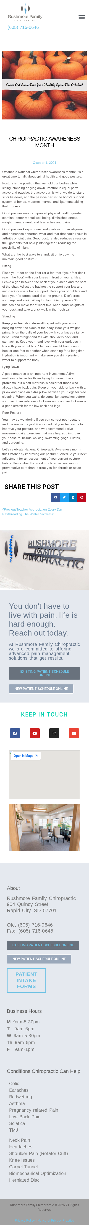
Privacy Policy (25, 1220)
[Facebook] (15, 733)
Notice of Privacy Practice (55, 1220)
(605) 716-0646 (23, 27)
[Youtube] (35, 733)
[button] (81, 17)
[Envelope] (74, 733)
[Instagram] (54, 733)
